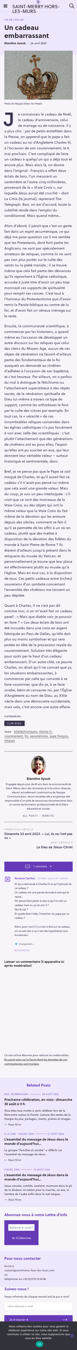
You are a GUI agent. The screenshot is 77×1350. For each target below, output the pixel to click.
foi (26, 736)
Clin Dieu (14, 723)
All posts (30, 815)
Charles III (45, 731)
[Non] (72, 1336)
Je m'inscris (16, 1319)
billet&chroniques (25, 731)
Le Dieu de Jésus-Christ (55, 847)
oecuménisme (39, 736)
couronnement (13, 736)
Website (48, 815)
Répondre (22, 950)
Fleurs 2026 (26, 1133)
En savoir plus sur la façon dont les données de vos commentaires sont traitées (35, 1061)
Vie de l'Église (14, 19)
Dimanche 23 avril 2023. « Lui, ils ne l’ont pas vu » (38, 836)
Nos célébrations (16, 1094)
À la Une (10, 1133)
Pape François (59, 736)
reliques (9, 740)
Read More (14, 1124)
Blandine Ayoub (15, 43)
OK (39, 1344)
